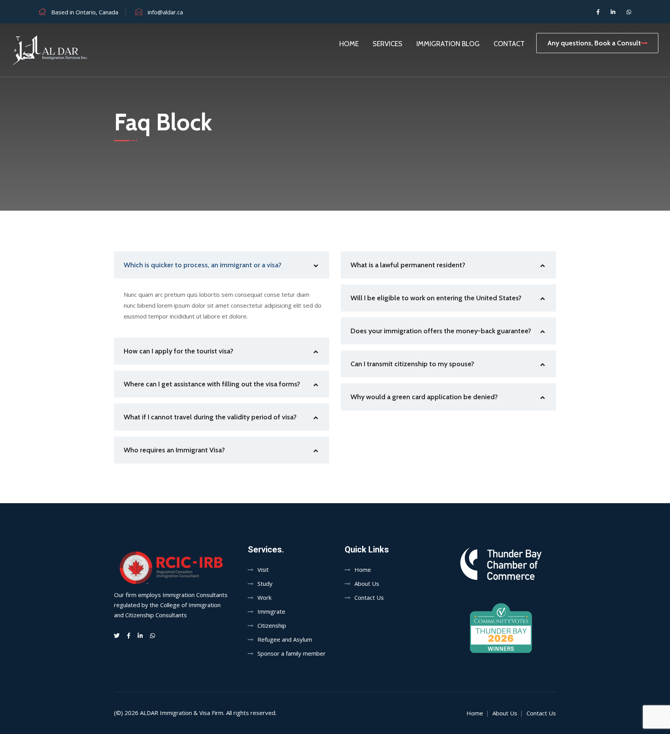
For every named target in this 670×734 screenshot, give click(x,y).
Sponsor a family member (291, 653)
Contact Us (369, 597)
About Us (366, 583)
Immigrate (271, 611)
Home (349, 44)
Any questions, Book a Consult (594, 43)
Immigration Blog (448, 44)
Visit (263, 569)
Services (387, 44)
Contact (509, 44)
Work (264, 597)
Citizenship (271, 625)
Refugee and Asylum (284, 639)
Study (265, 583)
